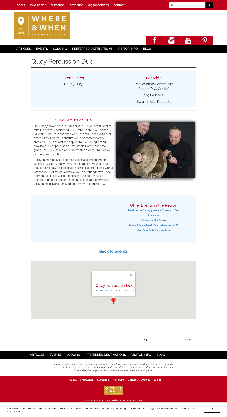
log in (157, 379)
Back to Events (113, 251)
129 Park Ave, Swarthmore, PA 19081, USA (115, 290)
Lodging (60, 48)
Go (209, 5)
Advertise (76, 5)
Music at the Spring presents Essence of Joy (153, 210)
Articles (23, 48)
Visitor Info (128, 48)
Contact (119, 5)
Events (42, 48)
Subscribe (58, 5)
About (21, 5)
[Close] (131, 275)
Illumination (153, 215)
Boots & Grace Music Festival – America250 (153, 225)
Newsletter (38, 5)
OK (212, 408)
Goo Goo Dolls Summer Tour (153, 230)
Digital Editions (98, 5)
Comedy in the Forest (153, 220)
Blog (147, 48)
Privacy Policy (13, 411)
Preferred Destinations (92, 48)
